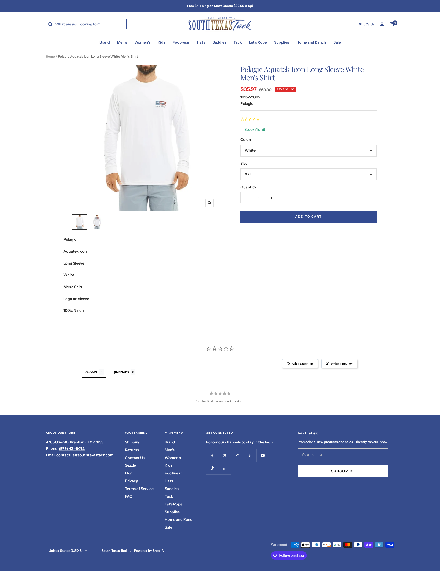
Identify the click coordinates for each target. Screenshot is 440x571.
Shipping (132, 442)
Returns (132, 450)
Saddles (219, 42)
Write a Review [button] (342, 364)
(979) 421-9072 (72, 448)
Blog (129, 473)
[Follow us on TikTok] (212, 468)
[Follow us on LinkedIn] (225, 468)
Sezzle (130, 465)
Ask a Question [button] (302, 364)
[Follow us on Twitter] (225, 455)
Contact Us (135, 457)
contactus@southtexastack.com (84, 455)
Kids (161, 42)
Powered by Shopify (149, 551)
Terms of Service (139, 488)
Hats (201, 42)
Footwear (181, 42)
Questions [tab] (121, 372)
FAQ (128, 496)
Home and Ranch (311, 42)
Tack (238, 42)
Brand (104, 42)
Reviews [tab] (91, 372)
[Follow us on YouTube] (262, 455)
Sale (337, 42)
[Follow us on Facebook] (212, 455)
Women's (142, 42)
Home (50, 56)
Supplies (281, 42)
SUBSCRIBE (343, 471)
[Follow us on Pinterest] (250, 455)
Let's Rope (258, 42)
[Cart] (392, 24)
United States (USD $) (66, 551)
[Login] (382, 24)
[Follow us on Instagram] (237, 455)
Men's (122, 42)
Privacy (131, 481)
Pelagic (246, 103)
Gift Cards (366, 24)
